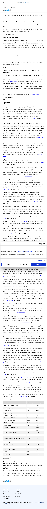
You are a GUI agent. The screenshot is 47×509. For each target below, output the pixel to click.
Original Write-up (32, 118)
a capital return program (26, 377)
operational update (23, 221)
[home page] (23, 2)
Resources (5, 489)
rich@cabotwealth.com (34, 94)
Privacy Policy (34, 502)
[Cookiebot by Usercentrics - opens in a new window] (40, 244)
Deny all (8, 264)
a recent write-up (13, 81)
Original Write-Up (21, 312)
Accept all (38, 264)
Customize (23, 264)
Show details (40, 260)
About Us (17, 489)
